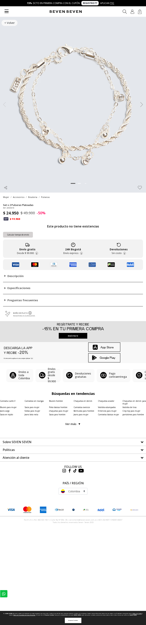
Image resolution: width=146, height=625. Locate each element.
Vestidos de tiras (129, 407)
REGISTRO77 (90, 3)
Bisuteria (32, 197)
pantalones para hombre (133, 414)
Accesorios (18, 197)
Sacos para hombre (57, 414)
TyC (112, 3)
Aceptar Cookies (73, 620)
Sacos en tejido (6, 414)
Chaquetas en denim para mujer (134, 402)
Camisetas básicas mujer (108, 414)
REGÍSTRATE (73, 336)
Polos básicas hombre (58, 407)
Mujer (6, 197)
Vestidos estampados (107, 407)
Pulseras (45, 197)
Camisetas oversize (82, 407)
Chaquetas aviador (106, 401)
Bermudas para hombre (84, 411)
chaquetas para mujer (58, 411)
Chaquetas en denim (83, 401)
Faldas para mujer (32, 411)
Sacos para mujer (32, 407)
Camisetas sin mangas (34, 401)
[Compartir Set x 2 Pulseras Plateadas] (5, 188)
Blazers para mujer (8, 407)
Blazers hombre (56, 401)
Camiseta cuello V (7, 401)
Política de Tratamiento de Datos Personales (24, 615)
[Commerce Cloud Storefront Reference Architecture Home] (65, 11)
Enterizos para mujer (107, 411)
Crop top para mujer (131, 411)
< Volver (9, 23)
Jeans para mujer (81, 414)
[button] (132, 12)
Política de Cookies (137, 613)
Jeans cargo (5, 411)
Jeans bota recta (31, 414)
